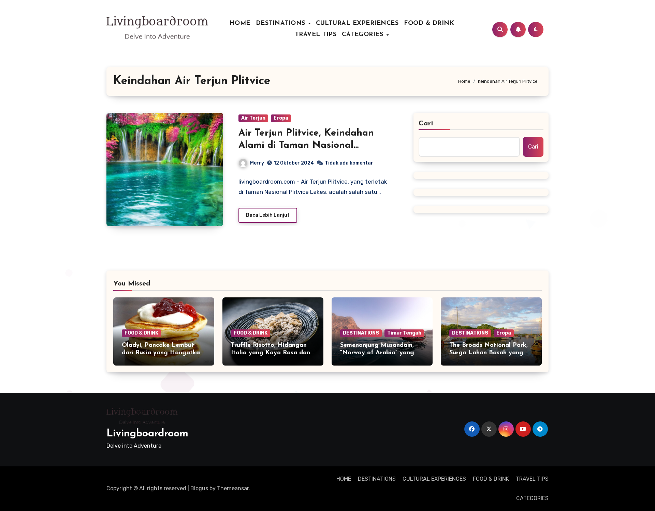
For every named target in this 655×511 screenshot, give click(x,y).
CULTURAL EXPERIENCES (357, 23)
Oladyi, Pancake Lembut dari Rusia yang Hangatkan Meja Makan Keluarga (162, 352)
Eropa (281, 118)
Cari (426, 123)
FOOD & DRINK (429, 23)
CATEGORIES (363, 35)
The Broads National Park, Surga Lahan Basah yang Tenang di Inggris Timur (488, 352)
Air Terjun (253, 118)
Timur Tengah (404, 333)
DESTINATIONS (282, 23)
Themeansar (233, 488)
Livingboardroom (147, 434)
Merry (257, 163)
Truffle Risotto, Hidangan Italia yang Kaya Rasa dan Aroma (270, 352)
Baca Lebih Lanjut (268, 215)
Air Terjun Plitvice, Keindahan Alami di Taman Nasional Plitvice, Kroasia (306, 145)
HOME (240, 23)
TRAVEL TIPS (316, 35)
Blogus (199, 488)
